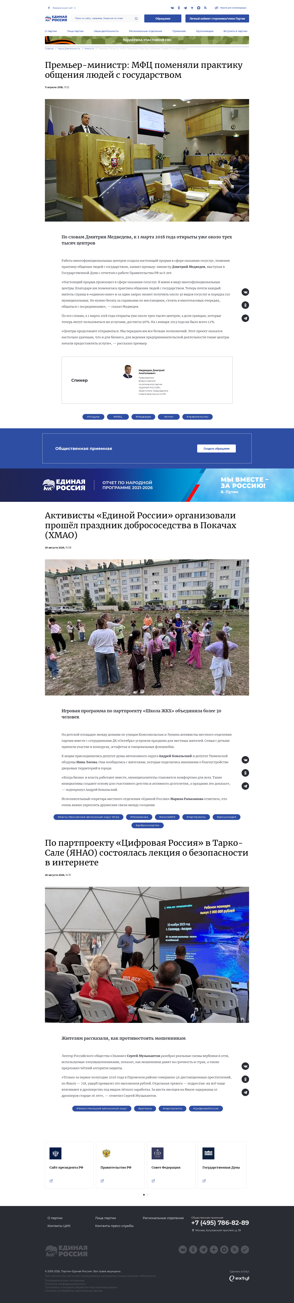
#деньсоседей (226, 817)
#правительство (197, 416)
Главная (49, 48)
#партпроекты (196, 817)
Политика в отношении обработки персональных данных (81, 1287)
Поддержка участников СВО (147, 40)
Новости (89, 48)
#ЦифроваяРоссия (205, 1108)
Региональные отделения (145, 31)
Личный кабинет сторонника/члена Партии (217, 18)
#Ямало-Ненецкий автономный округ (102, 1108)
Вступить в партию (235, 31)
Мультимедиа (204, 31)
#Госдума (93, 416)
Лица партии (75, 31)
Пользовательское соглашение (65, 1280)
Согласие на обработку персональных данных (74, 1290)
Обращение (163, 18)
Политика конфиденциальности (65, 1284)
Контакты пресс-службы (114, 1226)
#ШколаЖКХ (167, 817)
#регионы (145, 1108)
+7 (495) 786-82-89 (220, 1222)
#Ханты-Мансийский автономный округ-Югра (88, 817)
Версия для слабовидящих (233, 7)
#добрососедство (147, 825)
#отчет (169, 416)
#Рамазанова (139, 817)
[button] (144, 1194)
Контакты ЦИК (59, 1226)
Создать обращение (217, 448)
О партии (51, 31)
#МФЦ (118, 416)
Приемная (179, 31)
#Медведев (143, 416)
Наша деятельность (106, 31)
